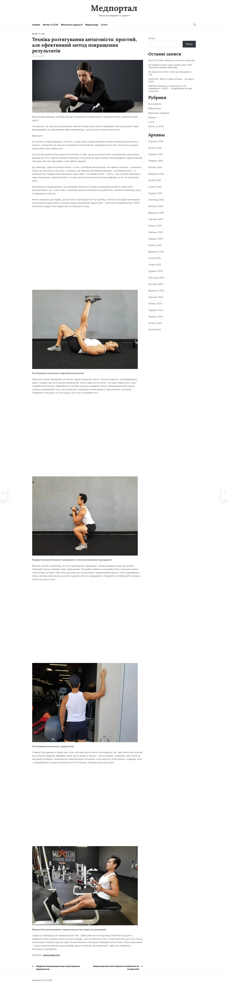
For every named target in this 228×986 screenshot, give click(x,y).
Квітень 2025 (155, 245)
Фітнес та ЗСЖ (50, 24)
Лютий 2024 (154, 329)
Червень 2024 (155, 310)
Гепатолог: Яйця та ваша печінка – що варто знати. (171, 80)
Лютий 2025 (154, 258)
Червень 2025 (155, 232)
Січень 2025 (154, 264)
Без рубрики (154, 104)
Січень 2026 (154, 186)
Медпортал (114, 8)
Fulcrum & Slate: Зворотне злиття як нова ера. (171, 60)
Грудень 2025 (155, 193)
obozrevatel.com (51, 955)
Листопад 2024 (156, 277)
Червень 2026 (155, 154)
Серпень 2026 (155, 141)
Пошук (151, 38)
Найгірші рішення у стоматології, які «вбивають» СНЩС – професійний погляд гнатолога (170, 88)
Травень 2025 (155, 238)
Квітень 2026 (155, 167)
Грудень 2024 (155, 271)
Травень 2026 (155, 160)
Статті (104, 24)
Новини (36, 24)
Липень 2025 (155, 225)
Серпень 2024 (155, 297)
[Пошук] (194, 25)
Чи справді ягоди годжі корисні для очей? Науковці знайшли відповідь (170, 66)
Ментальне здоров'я (158, 113)
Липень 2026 (155, 147)
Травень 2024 (155, 316)
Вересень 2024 (156, 290)
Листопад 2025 (156, 199)
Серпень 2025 (155, 219)
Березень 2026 (156, 173)
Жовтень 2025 (155, 206)
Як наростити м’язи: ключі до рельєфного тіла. (169, 73)
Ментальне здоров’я (72, 24)
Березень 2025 (156, 251)
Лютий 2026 (154, 180)
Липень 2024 (155, 303)
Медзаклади (91, 24)
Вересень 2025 (156, 212)
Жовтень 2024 (155, 284)
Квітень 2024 (155, 323)
